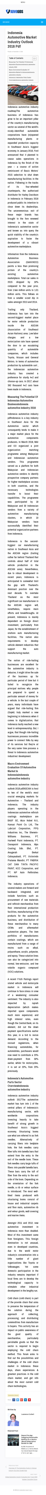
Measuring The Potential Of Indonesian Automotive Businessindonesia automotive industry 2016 (22, 64)
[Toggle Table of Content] (33, 59)
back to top (29, 1490)
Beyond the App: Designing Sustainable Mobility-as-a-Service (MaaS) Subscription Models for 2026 (29, 1439)
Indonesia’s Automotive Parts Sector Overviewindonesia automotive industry (21, 78)
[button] (23, 2)
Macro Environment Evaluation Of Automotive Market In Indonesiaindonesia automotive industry (21, 72)
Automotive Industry (13, 1395)
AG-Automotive (21, 1490)
